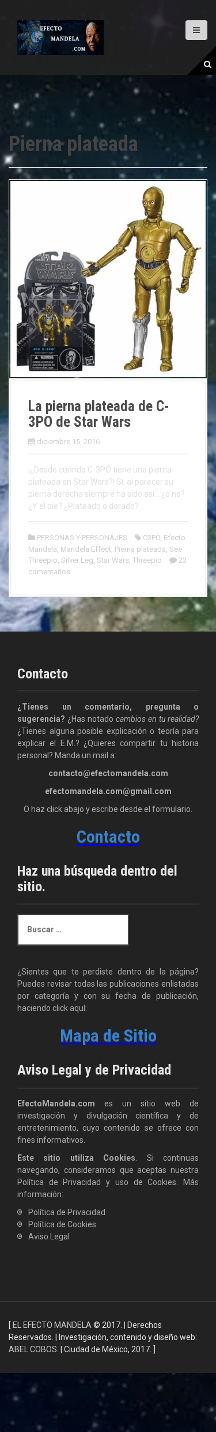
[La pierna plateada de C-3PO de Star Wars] (108, 278)
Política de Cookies (62, 1224)
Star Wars (113, 560)
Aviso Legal (49, 1236)
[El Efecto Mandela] (60, 37)
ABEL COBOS (33, 1349)
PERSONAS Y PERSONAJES (82, 537)
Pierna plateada (140, 549)
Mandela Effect (85, 549)
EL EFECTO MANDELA (52, 1325)
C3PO (151, 537)
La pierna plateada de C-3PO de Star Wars (98, 414)
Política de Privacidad (66, 1212)
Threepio (147, 560)
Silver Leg (77, 560)
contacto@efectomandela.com (108, 773)
